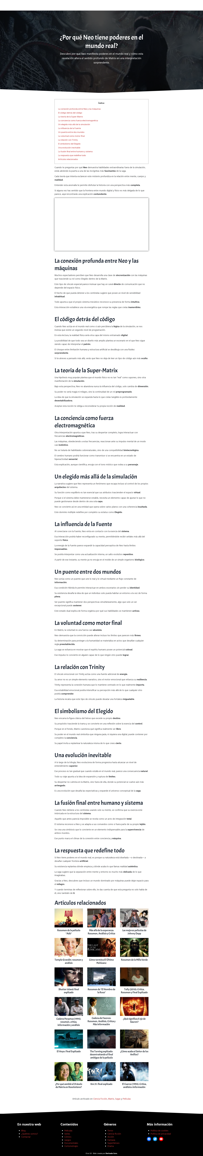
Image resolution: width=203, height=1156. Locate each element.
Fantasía (111, 1140)
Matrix (111, 1099)
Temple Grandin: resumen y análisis (69, 961)
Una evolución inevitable (69, 148)
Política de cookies (159, 1131)
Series (67, 1134)
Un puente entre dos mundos (71, 132)
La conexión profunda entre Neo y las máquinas (79, 109)
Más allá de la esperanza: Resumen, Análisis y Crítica (101, 932)
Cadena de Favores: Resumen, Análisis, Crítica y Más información (101, 1021)
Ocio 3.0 (101, 6)
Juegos (67, 1140)
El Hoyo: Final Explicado (69, 1051)
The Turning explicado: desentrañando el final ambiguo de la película (101, 1054)
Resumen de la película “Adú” (68, 932)
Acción (110, 1137)
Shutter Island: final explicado (69, 991)
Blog (23, 1131)
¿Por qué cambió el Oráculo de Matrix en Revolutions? (68, 1085)
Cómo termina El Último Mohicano (101, 961)
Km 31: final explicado (101, 1084)
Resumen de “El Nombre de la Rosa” (101, 991)
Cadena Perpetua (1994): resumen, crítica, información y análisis (68, 1022)
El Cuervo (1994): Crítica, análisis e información (134, 1085)
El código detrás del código (70, 113)
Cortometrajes (71, 1146)
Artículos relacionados (68, 159)
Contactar (26, 1137)
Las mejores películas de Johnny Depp (134, 932)
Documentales (71, 1143)
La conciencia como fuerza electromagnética (78, 120)
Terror (110, 1131)
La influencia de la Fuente (69, 128)
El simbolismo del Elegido (69, 144)
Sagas (118, 1099)
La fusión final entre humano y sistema (75, 151)
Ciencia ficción (114, 1134)
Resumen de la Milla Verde (134, 959)
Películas (127, 1099)
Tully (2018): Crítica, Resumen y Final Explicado (134, 991)
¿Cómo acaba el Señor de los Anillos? (134, 1053)
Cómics (67, 1137)
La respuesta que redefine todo (72, 155)
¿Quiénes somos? (29, 1134)
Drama (110, 1146)
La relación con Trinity (68, 140)
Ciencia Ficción (100, 1099)
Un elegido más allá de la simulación (74, 124)
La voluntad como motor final (71, 136)
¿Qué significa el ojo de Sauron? (134, 1020)
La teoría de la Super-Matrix (70, 117)
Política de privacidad (161, 1134)
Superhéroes (113, 1143)
